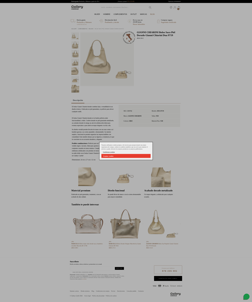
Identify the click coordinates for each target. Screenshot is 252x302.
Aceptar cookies (108, 156)
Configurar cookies (109, 152)
